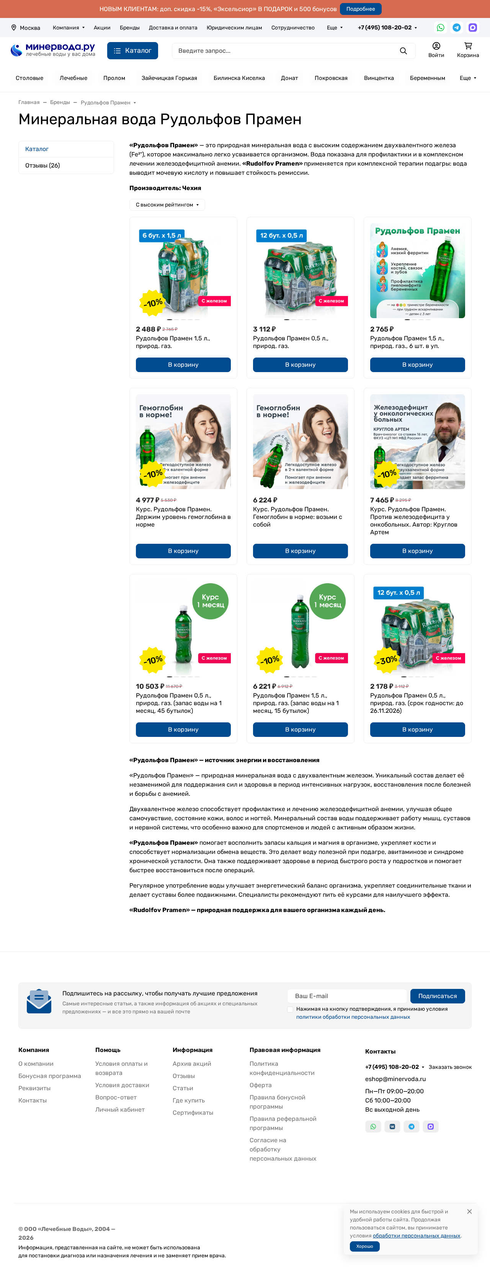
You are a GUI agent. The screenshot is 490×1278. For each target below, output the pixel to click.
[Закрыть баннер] (479, 639)
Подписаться (437, 996)
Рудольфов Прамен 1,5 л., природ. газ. (173, 342)
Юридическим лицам (234, 27)
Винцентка (379, 78)
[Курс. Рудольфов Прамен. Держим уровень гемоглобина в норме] (183, 441)
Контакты (32, 1100)
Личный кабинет (120, 1109)
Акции (102, 27)
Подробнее (360, 9)
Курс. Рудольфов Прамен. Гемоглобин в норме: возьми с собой (297, 517)
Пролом (114, 78)
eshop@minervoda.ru (395, 1079)
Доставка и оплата (173, 27)
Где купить (189, 1100)
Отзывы (184, 1076)
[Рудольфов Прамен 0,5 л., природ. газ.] (300, 270)
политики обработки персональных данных (353, 1017)
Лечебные (73, 78)
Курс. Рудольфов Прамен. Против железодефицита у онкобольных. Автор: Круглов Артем (413, 521)
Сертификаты (193, 1112)
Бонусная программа (49, 1076)
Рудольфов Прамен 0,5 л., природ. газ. (290, 342)
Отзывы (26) (42, 165)
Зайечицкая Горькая (169, 78)
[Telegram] (456, 27)
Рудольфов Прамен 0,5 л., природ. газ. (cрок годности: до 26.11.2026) (416, 703)
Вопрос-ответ (116, 1097)
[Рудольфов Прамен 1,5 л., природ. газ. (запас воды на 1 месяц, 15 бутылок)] (300, 627)
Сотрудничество (293, 27)
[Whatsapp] (440, 27)
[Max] (472, 27)
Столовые (29, 78)
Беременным (427, 78)
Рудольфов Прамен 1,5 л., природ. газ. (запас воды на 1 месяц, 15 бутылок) (296, 703)
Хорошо (364, 1246)
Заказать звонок (450, 1067)
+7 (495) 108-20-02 (385, 27)
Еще (332, 27)
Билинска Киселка (239, 78)
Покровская (331, 78)
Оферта (261, 1085)
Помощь (108, 1050)
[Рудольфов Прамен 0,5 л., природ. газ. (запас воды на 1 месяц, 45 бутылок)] (183, 627)
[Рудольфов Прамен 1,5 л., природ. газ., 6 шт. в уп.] (417, 270)
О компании (36, 1063)
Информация (192, 1050)
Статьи (183, 1088)
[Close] (469, 1212)
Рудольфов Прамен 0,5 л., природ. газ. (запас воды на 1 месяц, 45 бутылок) (179, 703)
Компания (66, 27)
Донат (289, 78)
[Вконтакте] (392, 1126)
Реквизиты (34, 1088)
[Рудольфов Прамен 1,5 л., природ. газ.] (183, 270)
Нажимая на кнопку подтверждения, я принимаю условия (372, 1013)
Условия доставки (122, 1085)
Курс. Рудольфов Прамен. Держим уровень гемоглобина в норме (183, 517)
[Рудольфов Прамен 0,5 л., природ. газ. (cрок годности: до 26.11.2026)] (417, 627)
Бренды (130, 27)
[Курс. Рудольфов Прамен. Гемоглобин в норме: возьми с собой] (300, 441)
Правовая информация (285, 1050)
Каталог (37, 149)
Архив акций (192, 1063)
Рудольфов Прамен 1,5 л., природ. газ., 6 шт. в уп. (407, 342)
